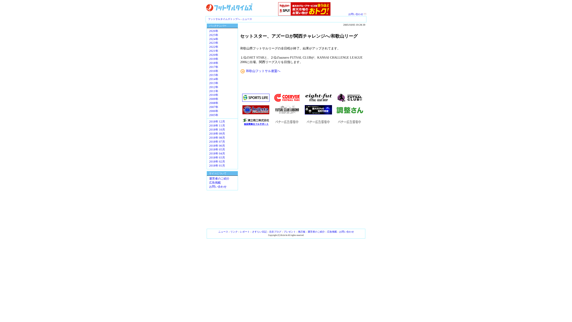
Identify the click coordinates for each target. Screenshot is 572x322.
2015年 (213, 75)
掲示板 (301, 231)
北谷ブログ (275, 231)
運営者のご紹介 (219, 178)
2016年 (213, 71)
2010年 (213, 95)
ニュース (247, 19)
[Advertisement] (302, 177)
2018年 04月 (217, 153)
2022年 (213, 47)
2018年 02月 (217, 161)
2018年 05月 (217, 149)
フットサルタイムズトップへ (224, 19)
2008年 (213, 103)
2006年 (213, 111)
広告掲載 (215, 182)
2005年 (213, 115)
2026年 (213, 31)
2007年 (213, 107)
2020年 (213, 55)
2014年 (213, 79)
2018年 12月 (217, 121)
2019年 (213, 59)
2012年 (213, 87)
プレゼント (290, 231)
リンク (234, 231)
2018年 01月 (217, 165)
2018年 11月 (217, 125)
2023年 (213, 42)
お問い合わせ (356, 14)
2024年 (213, 39)
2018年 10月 (217, 129)
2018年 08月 (217, 137)
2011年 (213, 91)
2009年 (213, 99)
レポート (245, 231)
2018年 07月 (217, 141)
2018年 (213, 63)
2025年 (213, 35)
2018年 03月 (217, 157)
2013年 (213, 83)
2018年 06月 (217, 145)
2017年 (213, 67)
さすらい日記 (259, 231)
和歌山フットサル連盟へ (263, 71)
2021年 (213, 51)
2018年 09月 (217, 133)
